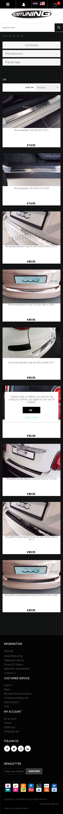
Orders (8, 722)
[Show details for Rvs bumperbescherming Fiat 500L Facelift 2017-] (31, 342)
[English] (42, 3)
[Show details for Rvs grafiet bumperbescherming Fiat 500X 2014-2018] (31, 466)
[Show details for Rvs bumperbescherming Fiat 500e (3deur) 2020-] (31, 289)
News (7, 689)
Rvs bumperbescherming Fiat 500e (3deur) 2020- (31, 304)
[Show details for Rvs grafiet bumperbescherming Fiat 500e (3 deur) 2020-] (31, 579)
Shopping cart (11, 731)
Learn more (31, 417)
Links (6, 706)
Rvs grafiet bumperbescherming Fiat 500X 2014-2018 (31, 479)
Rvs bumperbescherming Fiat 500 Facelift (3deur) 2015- (31, 246)
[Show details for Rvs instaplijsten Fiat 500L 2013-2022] (31, 169)
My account (10, 718)
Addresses (9, 727)
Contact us (10, 672)
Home (5, 35)
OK (30, 410)
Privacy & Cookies (13, 664)
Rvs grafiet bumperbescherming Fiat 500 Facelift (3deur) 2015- (31, 538)
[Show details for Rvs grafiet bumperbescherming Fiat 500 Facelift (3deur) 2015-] (31, 524)
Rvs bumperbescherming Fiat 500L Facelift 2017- (31, 362)
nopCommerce (22, 808)
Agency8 (55, 803)
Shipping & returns (14, 660)
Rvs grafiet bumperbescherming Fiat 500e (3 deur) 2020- (31, 595)
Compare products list (16, 697)
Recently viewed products (18, 693)
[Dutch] (35, 3)
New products (11, 702)
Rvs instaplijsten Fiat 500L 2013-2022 (31, 188)
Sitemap (8, 650)
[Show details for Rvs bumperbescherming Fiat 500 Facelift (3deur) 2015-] (31, 233)
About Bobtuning (13, 656)
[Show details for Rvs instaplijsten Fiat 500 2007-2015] (31, 111)
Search (7, 685)
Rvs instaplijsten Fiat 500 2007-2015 (31, 130)
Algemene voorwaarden (17, 668)
